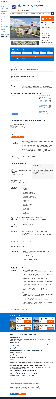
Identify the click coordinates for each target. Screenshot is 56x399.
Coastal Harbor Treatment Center (45, 114)
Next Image (36, 28)
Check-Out (24, 51)
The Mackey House (42, 102)
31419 (33, 6)
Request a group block (24, 59)
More (48, 1)
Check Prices (4, 8)
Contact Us (2, 397)
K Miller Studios (42, 104)
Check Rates (22, 393)
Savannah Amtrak (42, 106)
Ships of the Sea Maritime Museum (39, 87)
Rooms (34, 51)
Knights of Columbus (43, 112)
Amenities (3, 16)
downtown (45, 142)
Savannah (28, 6)
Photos (2, 6)
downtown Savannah (26, 147)
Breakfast (3, 19)
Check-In (13, 51)
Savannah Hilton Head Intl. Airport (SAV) (46, 111)
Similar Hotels (4, 29)
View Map (20, 9)
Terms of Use (10, 397)
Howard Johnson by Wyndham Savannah (24, 318)
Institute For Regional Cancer (44, 113)
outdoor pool (24, 150)
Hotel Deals (36, 1)
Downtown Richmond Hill (43, 100)
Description (3, 14)
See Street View (15, 114)
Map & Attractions (4, 11)
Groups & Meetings (5, 34)
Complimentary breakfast (27, 190)
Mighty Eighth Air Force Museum (45, 105)
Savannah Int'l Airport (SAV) (44, 107)
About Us (6, 397)
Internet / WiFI (4, 24)
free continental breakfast (30, 149)
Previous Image (13, 28)
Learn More (14, 393)
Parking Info (3, 23)
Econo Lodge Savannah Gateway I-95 (47, 325)
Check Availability (32, 56)
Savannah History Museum (27, 87)
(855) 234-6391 (31, 397)
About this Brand (4, 26)
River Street (29, 277)
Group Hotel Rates (42, 1)
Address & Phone (4, 4)
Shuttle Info (3, 18)
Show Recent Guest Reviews (17, 136)
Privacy (14, 397)
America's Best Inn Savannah (46, 318)
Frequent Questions (5, 32)
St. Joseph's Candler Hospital (44, 101)
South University (42, 110)
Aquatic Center (41, 116)
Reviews (3, 13)
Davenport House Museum (35, 85)
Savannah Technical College (44, 108)
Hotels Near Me (19, 397)
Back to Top (4, 36)
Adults (41, 51)
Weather (3, 31)
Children (48, 51)
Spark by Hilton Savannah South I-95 (24, 325)
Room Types (3, 9)
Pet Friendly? (4, 21)
